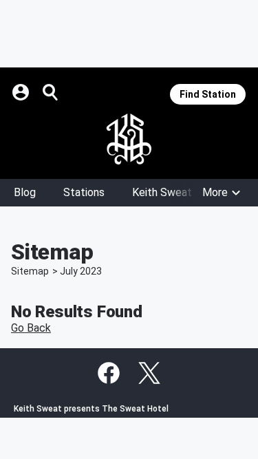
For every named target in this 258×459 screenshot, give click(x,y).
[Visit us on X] (149, 373)
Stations (84, 192)
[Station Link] (129, 139)
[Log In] (22, 92)
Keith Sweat (162, 192)
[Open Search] (51, 92)
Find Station (208, 94)
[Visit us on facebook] (108, 373)
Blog (25, 192)
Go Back (31, 327)
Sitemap (30, 271)
